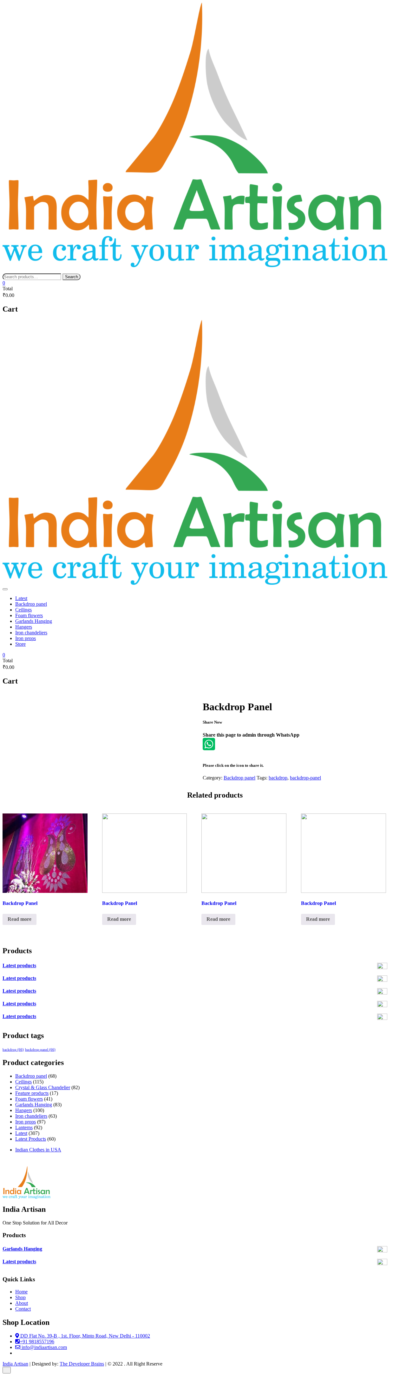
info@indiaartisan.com (43, 1347)
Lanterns (24, 1127)
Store (20, 644)
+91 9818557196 (37, 1341)
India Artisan (15, 1363)
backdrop (278, 777)
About (21, 1303)
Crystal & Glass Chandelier (42, 1087)
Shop (20, 1297)
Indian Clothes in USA (38, 1149)
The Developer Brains (82, 1363)
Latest (21, 598)
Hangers (23, 627)
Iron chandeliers (31, 632)
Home (21, 1291)
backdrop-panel (305, 777)
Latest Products (30, 1139)
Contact (23, 1309)
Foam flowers (29, 615)
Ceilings (23, 609)
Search (71, 276)
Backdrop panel (31, 604)
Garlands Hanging (33, 621)
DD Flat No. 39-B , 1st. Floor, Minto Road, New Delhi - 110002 (84, 1336)
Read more (19, 919)
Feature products (32, 1093)
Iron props (25, 638)
